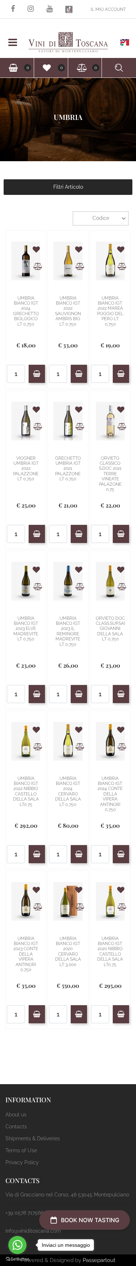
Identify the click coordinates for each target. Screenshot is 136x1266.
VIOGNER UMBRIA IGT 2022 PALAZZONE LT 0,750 (25, 469)
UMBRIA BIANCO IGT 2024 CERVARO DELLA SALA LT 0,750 (68, 791)
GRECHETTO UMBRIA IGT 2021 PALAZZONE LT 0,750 (68, 469)
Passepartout (99, 1260)
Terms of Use (21, 1150)
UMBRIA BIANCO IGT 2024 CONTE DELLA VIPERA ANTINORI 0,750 (110, 794)
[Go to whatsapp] (17, 1245)
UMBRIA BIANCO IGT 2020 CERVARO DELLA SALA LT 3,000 (68, 951)
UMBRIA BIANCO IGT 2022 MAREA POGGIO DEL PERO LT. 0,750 (110, 311)
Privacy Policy (22, 1162)
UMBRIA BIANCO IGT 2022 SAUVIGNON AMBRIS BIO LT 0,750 (68, 311)
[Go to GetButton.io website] (17, 1259)
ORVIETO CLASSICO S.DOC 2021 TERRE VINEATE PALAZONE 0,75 (110, 474)
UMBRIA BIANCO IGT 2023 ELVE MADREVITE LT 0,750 (25, 629)
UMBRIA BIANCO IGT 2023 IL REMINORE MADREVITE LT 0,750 (67, 631)
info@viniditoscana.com (33, 1231)
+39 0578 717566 (24, 1213)
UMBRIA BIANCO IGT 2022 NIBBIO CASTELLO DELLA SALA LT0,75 (26, 791)
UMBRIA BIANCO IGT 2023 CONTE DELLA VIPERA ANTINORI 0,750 (25, 954)
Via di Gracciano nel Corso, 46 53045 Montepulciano (67, 1195)
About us (15, 1114)
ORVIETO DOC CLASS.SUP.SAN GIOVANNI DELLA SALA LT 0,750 (110, 629)
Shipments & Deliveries (32, 1138)
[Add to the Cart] (37, 374)
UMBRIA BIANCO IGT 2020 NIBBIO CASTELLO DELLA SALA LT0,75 (110, 951)
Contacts (16, 1126)
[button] (9, 23)
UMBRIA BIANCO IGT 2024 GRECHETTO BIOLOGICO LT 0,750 (26, 311)
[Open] (12, 44)
